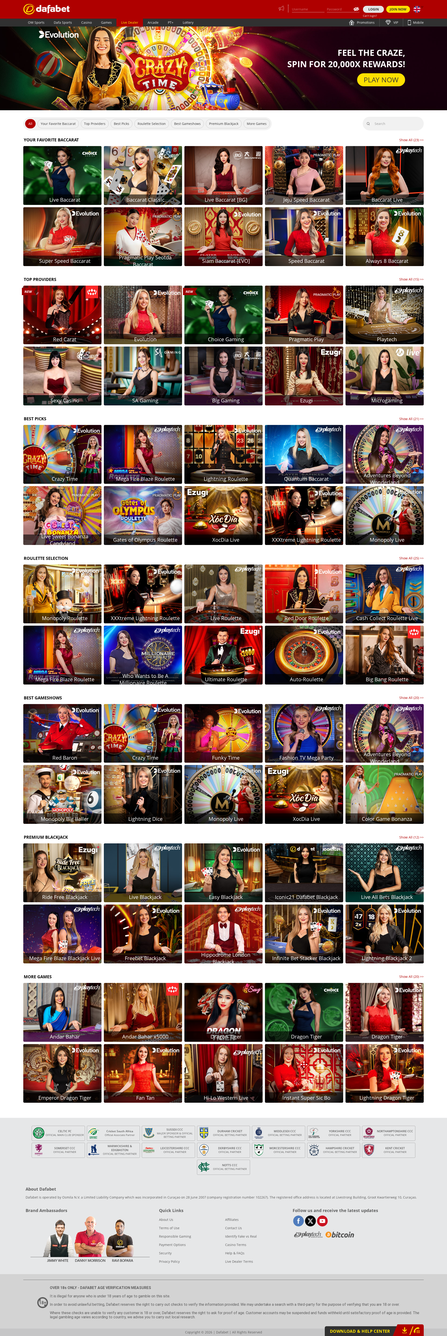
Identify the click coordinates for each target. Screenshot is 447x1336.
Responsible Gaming (175, 1236)
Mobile (418, 22)
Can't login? (370, 15)
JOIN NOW (398, 9)
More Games (257, 123)
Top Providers (94, 123)
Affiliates (232, 1219)
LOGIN (373, 9)
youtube (322, 1221)
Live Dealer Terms (239, 1261)
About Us (166, 1219)
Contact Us (233, 1228)
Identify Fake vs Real (241, 1236)
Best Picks (121, 123)
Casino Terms (235, 1244)
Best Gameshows (187, 123)
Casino (86, 22)
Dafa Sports (63, 22)
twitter (310, 1221)
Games (106, 22)
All (30, 123)
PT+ (170, 22)
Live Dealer (129, 22)
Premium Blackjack (223, 123)
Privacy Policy (169, 1261)
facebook (298, 1221)
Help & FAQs (234, 1253)
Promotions (365, 22)
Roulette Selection (152, 123)
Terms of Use (169, 1228)
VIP (395, 22)
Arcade (153, 22)
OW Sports (36, 22)
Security (165, 1253)
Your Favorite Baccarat (58, 123)
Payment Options (172, 1244)
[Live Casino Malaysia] (46, 9)
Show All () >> (411, 140)
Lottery (188, 22)
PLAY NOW (381, 79)
